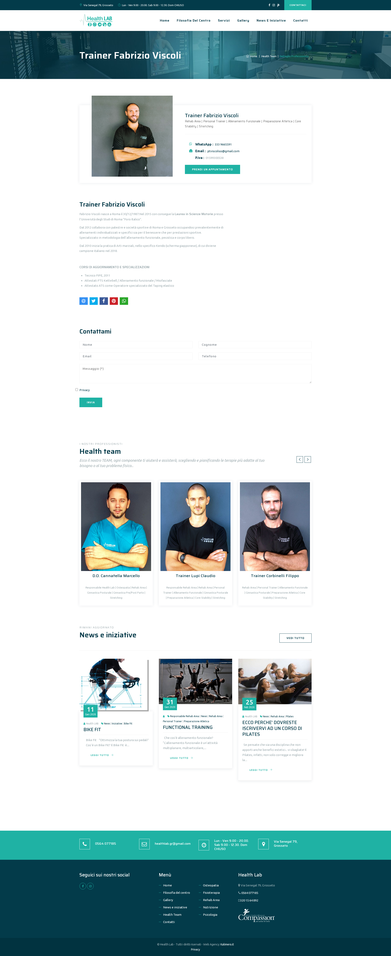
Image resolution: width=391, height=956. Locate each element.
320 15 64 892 (249, 900)
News (107, 723)
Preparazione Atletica (196, 721)
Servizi (224, 20)
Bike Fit (128, 723)
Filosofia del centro (194, 20)
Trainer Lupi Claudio (195, 575)
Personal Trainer (172, 721)
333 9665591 (223, 144)
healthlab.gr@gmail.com (173, 843)
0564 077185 (105, 843)
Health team (269, 56)
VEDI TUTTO (295, 638)
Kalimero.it (227, 944)
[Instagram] (273, 5)
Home (164, 20)
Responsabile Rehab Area (184, 716)
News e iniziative (271, 20)
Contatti (300, 20)
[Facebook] (269, 5)
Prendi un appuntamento (212, 169)
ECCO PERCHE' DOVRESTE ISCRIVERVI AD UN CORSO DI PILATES (272, 728)
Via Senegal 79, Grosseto (286, 843)
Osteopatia (211, 885)
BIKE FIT (92, 729)
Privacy (84, 390)
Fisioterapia (211, 892)
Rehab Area (215, 716)
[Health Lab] (95, 20)
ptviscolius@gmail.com (223, 151)
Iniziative (117, 723)
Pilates (289, 716)
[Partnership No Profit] (278, 5)
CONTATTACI (298, 5)
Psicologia (210, 914)
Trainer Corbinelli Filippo (275, 575)
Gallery (243, 20)
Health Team (172, 914)
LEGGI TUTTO (100, 755)
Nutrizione (210, 907)
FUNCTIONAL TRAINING (188, 727)
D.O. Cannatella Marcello (116, 575)
